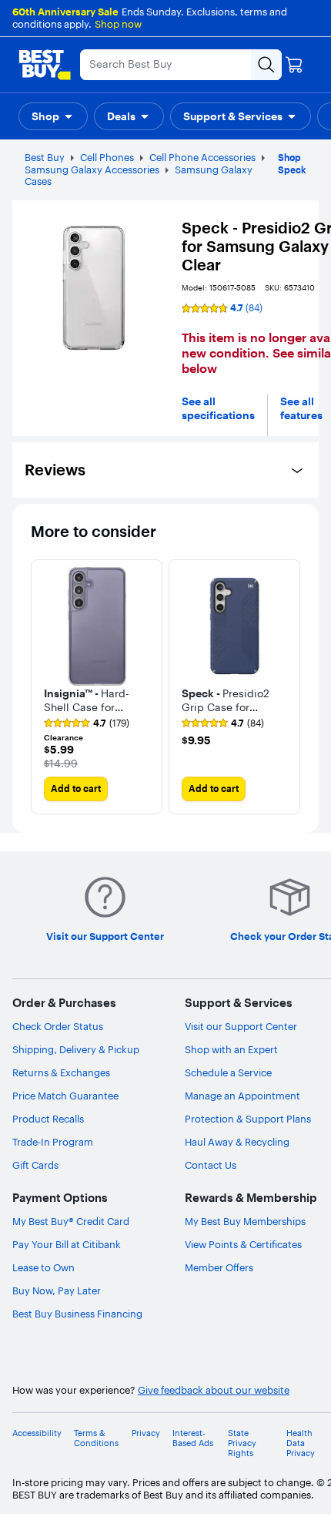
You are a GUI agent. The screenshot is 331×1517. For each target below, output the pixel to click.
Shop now (118, 24)
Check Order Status (57, 1026)
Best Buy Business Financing (77, 1313)
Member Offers (219, 1267)
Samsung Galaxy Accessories (92, 169)
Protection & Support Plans (248, 1119)
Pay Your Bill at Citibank (66, 1244)
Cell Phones (107, 157)
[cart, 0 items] (294, 64)
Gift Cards (35, 1165)
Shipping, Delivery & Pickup (75, 1049)
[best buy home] (44, 64)
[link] (86, 723)
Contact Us (210, 1165)
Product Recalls (48, 1119)
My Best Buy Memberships (245, 1221)
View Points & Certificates (243, 1244)
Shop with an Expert (231, 1049)
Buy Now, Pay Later (56, 1290)
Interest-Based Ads (192, 1438)
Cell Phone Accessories (202, 157)
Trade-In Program (52, 1142)
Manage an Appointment (242, 1095)
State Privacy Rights (242, 1443)
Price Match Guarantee (65, 1095)
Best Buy (45, 157)
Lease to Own (43, 1267)
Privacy (146, 1433)
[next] (287, 687)
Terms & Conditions (96, 1438)
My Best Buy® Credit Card (70, 1221)
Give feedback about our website (213, 1390)
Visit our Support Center (241, 1026)
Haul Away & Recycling (237, 1142)
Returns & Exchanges (61, 1072)
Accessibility (37, 1433)
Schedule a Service (228, 1072)
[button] (53, 116)
